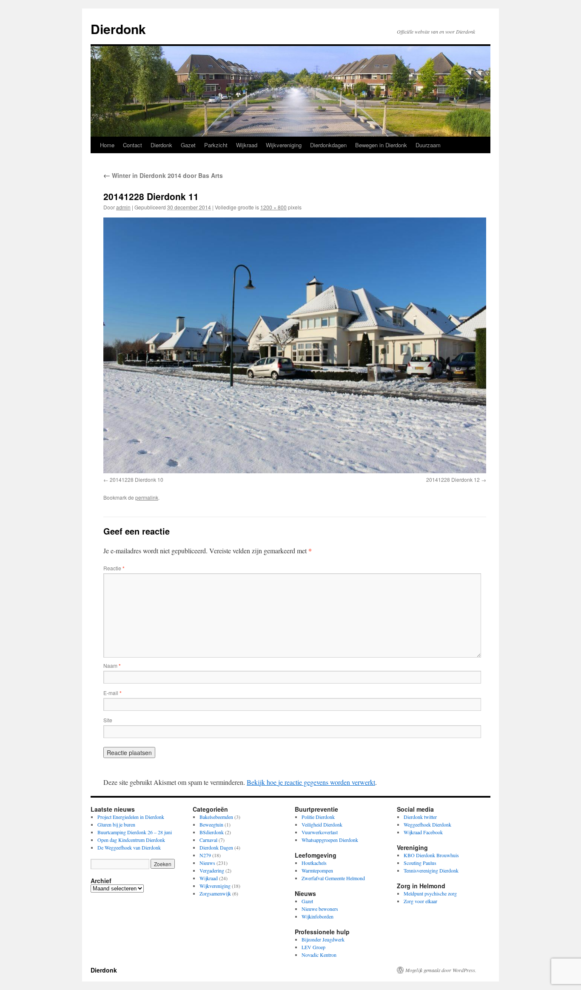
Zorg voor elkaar (420, 901)
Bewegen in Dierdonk (381, 145)
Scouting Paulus (420, 862)
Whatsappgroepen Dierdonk (330, 839)
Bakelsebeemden (216, 816)
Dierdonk (118, 29)
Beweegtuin (211, 824)
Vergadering (211, 870)
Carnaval (208, 839)
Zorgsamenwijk (215, 893)
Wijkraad (246, 145)
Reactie (114, 568)
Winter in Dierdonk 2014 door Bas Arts (163, 175)
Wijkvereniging (284, 145)
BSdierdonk (211, 832)
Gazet (188, 145)
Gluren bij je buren (116, 824)
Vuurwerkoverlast (320, 832)
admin (123, 207)
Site (107, 720)
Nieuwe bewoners (320, 908)
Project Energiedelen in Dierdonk (130, 816)
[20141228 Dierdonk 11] (294, 345)
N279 (205, 855)
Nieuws (207, 862)
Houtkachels (314, 862)
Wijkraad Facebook (423, 832)
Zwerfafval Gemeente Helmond (333, 878)
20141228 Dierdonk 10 (136, 479)
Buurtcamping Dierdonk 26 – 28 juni (134, 832)
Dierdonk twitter (420, 816)
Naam (112, 665)
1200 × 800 (273, 207)
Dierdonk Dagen (216, 847)
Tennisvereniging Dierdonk (431, 870)
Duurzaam (428, 145)
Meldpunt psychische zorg (430, 893)
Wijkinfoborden (317, 916)
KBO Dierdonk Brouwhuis (431, 855)
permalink (146, 497)
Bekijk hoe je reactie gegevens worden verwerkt (311, 782)
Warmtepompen (317, 870)
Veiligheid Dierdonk (322, 824)
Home (107, 145)
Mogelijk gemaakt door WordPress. (440, 970)
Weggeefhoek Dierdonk (427, 824)
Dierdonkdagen (328, 145)
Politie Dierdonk (318, 816)
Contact (132, 145)
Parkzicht (216, 145)
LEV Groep (313, 947)
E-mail (112, 692)
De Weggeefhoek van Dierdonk (129, 847)
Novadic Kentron (319, 954)
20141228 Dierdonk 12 (453, 479)
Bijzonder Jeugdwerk (323, 939)
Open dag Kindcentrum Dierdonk (131, 839)
